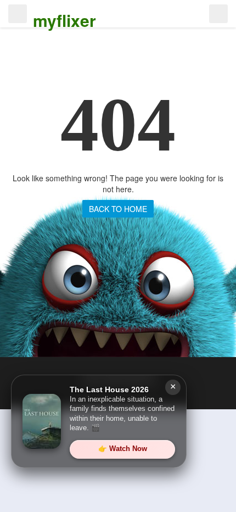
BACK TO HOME (118, 208)
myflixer (64, 20)
